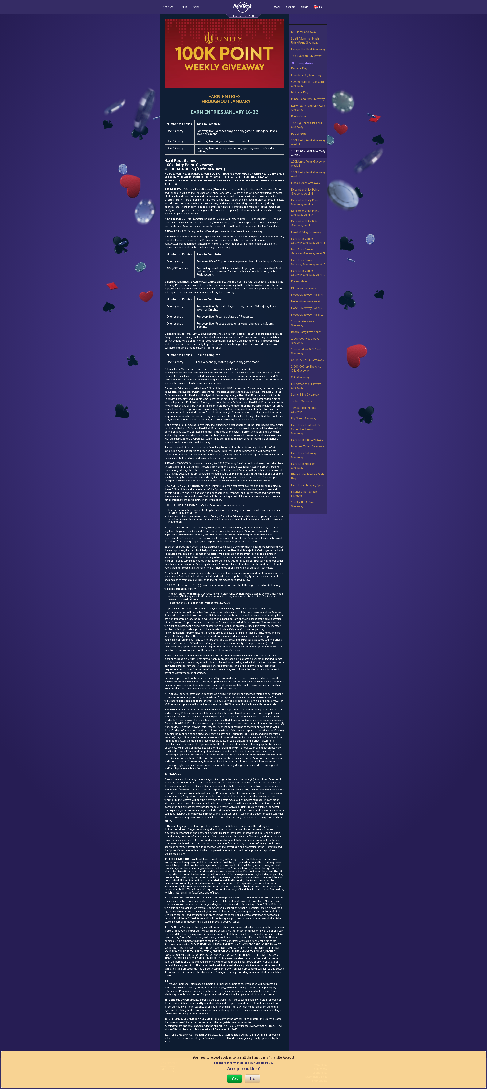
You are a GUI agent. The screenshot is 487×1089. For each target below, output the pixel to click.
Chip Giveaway (300, 377)
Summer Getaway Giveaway (302, 323)
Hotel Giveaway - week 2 (307, 308)
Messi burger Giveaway (305, 183)
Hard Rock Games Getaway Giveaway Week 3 (308, 251)
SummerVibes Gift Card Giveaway (306, 351)
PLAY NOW (168, 7)
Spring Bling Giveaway (305, 394)
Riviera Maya (299, 281)
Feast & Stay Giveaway (306, 232)
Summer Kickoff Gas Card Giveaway (307, 83)
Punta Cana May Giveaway (308, 99)
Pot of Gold (298, 133)
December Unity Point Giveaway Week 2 (305, 213)
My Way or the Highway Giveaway (305, 386)
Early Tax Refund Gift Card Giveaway (308, 107)
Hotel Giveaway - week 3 (307, 301)
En (320, 7)
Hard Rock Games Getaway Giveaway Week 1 (308, 272)
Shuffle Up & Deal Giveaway (302, 504)
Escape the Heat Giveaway (308, 49)
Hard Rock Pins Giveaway (307, 440)
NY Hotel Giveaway (303, 32)
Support (290, 7)
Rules (184, 7)
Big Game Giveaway (303, 418)
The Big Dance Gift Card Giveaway (306, 125)
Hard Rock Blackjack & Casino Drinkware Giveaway (305, 429)
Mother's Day (299, 92)
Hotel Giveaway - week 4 (307, 294)
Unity (196, 7)
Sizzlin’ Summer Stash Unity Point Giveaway (305, 40)
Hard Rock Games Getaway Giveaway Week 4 (308, 241)
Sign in (304, 7)
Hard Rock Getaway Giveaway (303, 455)
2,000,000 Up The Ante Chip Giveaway (306, 368)
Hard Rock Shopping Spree (307, 485)
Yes (234, 1078)
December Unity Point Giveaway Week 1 (305, 223)
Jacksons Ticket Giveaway (307, 446)
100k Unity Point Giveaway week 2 (308, 163)
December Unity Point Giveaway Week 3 (305, 202)
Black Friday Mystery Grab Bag (307, 476)
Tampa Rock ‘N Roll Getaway (303, 410)
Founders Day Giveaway (306, 75)
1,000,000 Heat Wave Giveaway (305, 340)
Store (277, 7)
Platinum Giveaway (303, 288)
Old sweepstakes (302, 63)
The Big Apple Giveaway (306, 56)
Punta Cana (298, 116)
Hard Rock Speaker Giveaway (303, 465)
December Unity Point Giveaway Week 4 (305, 191)
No (252, 1078)
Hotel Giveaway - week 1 (307, 314)
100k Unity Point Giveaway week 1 (308, 174)
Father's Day (299, 68)
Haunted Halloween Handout (304, 493)
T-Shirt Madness (301, 401)
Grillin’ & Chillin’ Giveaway (307, 360)
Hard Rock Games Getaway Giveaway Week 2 (308, 262)
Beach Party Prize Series (306, 332)
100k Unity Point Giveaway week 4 (308, 142)
